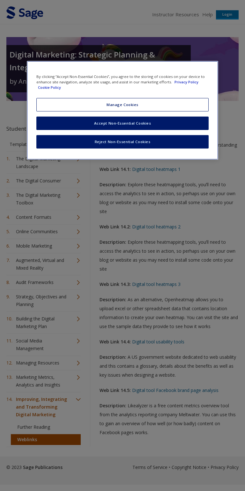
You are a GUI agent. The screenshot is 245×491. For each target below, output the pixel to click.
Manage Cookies (122, 104)
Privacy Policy (186, 81)
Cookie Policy (49, 87)
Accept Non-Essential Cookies (122, 122)
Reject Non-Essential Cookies (123, 141)
